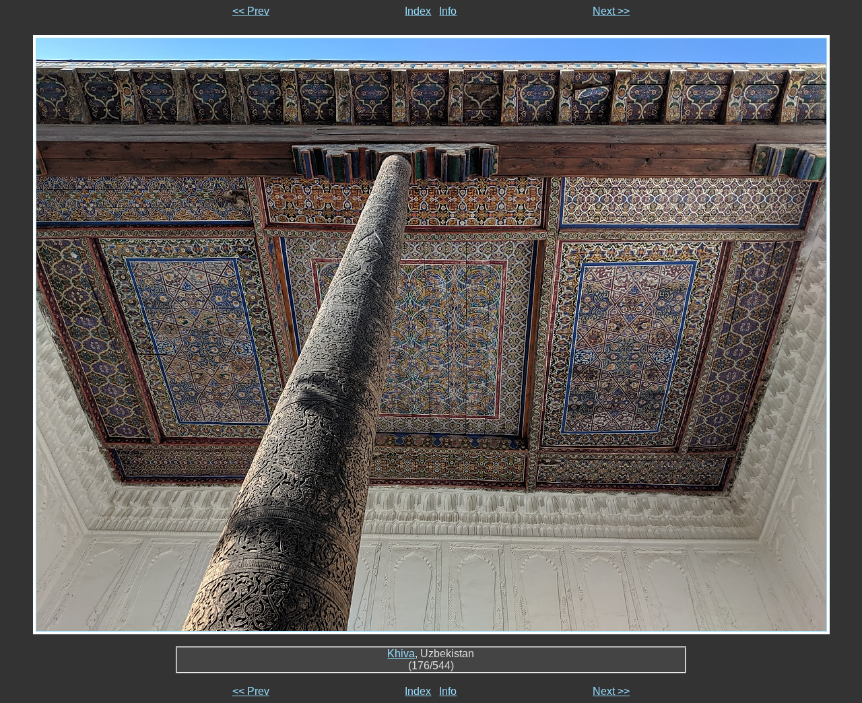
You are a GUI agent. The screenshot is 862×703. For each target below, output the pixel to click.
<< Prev (250, 11)
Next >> (611, 11)
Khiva (401, 653)
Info (448, 11)
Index (418, 11)
